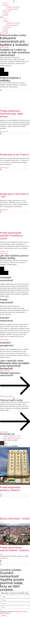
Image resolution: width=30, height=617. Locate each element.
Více (1, 494)
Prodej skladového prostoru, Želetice (10, 489)
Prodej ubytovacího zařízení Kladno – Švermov (14, 549)
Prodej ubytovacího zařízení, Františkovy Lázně (11, 235)
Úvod (5, 3)
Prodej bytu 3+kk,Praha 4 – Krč (14, 195)
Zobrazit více (4, 131)
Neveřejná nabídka (12, 9)
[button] (15, 17)
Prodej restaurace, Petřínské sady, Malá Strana (11, 113)
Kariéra (5, 15)
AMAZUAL (5, 558)
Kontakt (5, 13)
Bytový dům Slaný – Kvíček (15, 518)
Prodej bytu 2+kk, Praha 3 (14, 154)
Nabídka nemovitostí (13, 7)
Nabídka (6, 5)
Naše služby (7, 11)
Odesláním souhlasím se (13, 612)
